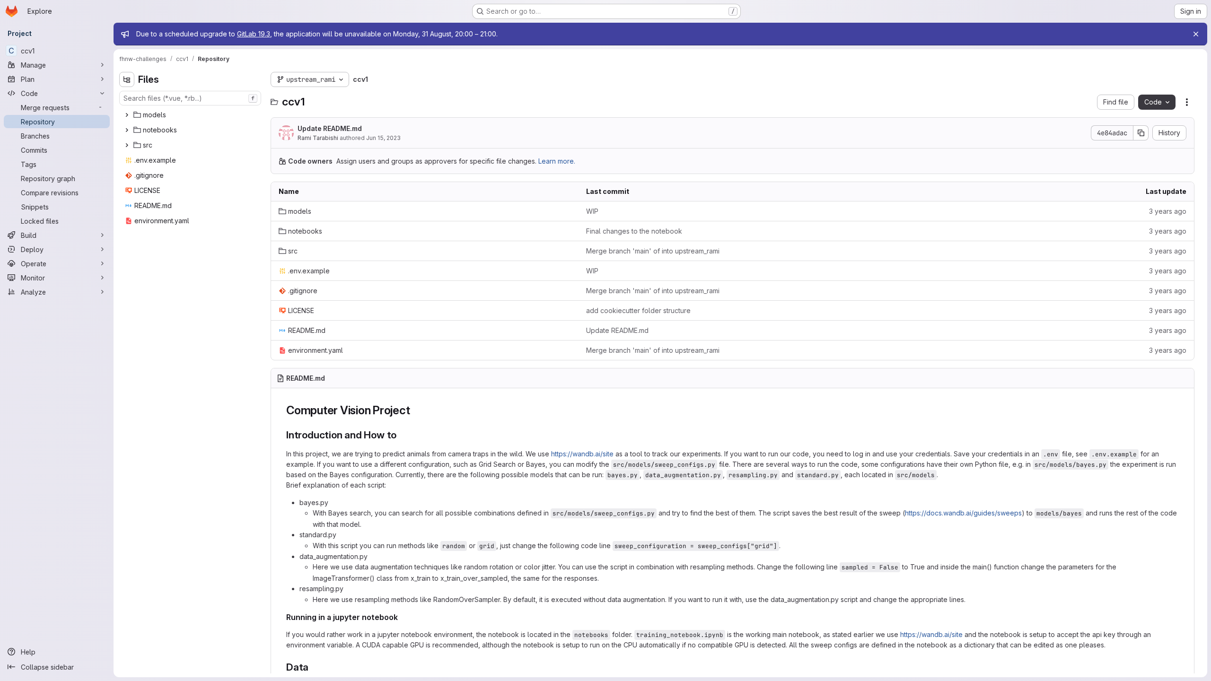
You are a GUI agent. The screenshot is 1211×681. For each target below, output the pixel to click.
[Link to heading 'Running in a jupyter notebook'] (402, 617)
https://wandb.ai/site (582, 454)
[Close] (1196, 34)
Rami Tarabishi (318, 137)
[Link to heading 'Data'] (313, 667)
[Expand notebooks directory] (126, 130)
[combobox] (190, 98)
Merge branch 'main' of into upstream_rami (653, 251)
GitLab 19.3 (253, 34)
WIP (592, 211)
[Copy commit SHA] (1141, 132)
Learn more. (556, 161)
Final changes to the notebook (634, 231)
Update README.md (330, 128)
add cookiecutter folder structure (638, 310)
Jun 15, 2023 (383, 137)
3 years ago (1167, 211)
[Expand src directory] (126, 145)
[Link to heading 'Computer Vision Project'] (416, 410)
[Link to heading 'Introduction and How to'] (401, 435)
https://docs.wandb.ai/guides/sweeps (963, 513)
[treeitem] (191, 114)
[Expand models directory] (126, 115)
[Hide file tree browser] (126, 79)
